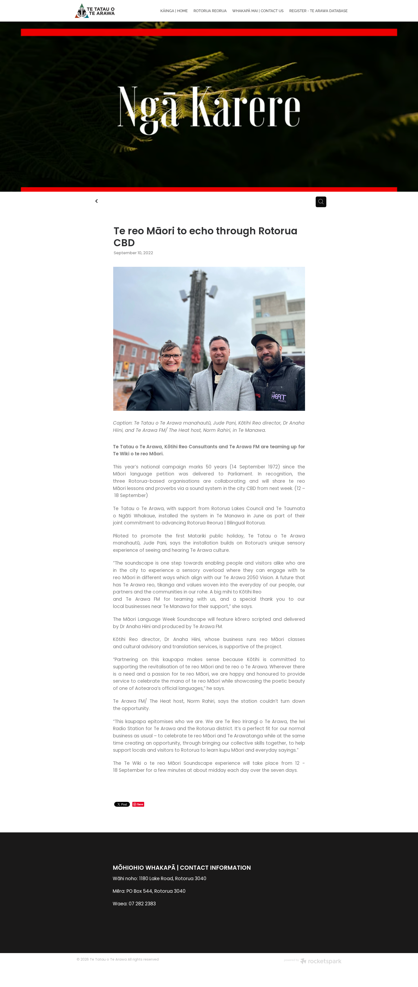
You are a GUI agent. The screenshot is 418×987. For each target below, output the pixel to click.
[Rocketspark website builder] (313, 962)
